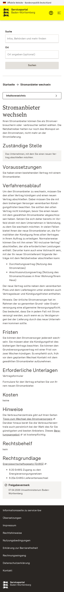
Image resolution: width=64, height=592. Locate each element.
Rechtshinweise (12, 532)
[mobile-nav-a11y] (51, 13)
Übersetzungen (12, 517)
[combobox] (32, 39)
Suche (8, 31)
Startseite (9, 84)
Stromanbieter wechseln (35, 84)
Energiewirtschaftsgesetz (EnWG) (25, 463)
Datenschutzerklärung (16, 563)
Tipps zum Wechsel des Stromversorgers (29, 418)
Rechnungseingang (14, 555)
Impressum (9, 525)
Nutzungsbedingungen (16, 540)
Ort (7, 47)
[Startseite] (19, 13)
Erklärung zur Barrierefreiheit (20, 547)
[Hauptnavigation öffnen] (59, 13)
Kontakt (7, 570)
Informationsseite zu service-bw (22, 510)
